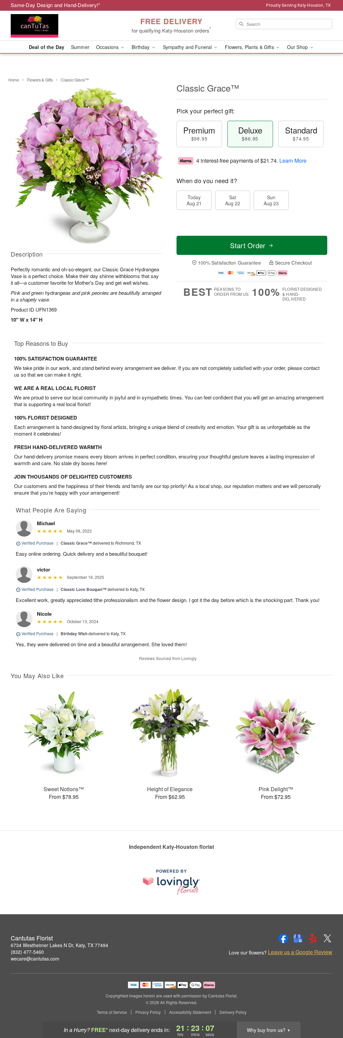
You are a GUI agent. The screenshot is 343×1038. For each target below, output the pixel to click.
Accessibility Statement (190, 1012)
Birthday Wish (74, 634)
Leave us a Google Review (300, 952)
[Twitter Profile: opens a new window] (327, 938)
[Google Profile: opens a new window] (298, 938)
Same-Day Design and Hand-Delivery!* (55, 4)
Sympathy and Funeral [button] (188, 47)
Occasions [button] (108, 47)
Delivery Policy (233, 1012)
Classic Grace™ (76, 543)
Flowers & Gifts (40, 80)
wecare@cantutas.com (35, 958)
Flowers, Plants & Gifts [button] (250, 47)
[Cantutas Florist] (59, 26)
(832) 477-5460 (27, 951)
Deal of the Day (46, 47)
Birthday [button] (141, 47)
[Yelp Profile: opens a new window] (313, 938)
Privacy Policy (148, 1012)
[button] (325, 1009)
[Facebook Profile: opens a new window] (283, 938)
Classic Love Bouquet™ (84, 589)
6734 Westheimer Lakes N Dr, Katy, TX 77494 (59, 945)
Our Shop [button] (298, 47)
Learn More (292, 160)
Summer (80, 47)
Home (13, 80)
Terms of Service (112, 1012)
